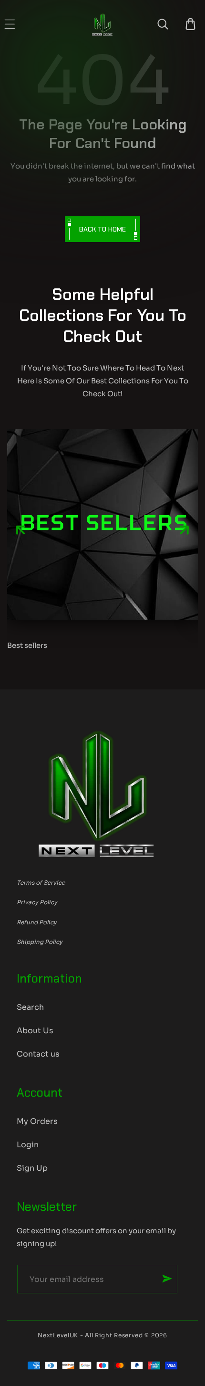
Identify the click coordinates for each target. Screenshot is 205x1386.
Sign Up (32, 1168)
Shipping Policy (39, 941)
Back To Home (102, 229)
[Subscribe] (167, 1278)
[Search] (162, 24)
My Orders (37, 1121)
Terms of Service (41, 882)
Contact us (38, 1054)
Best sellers (27, 645)
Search (30, 1007)
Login (28, 1145)
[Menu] (9, 24)
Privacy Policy (37, 902)
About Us (35, 1031)
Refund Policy (37, 922)
